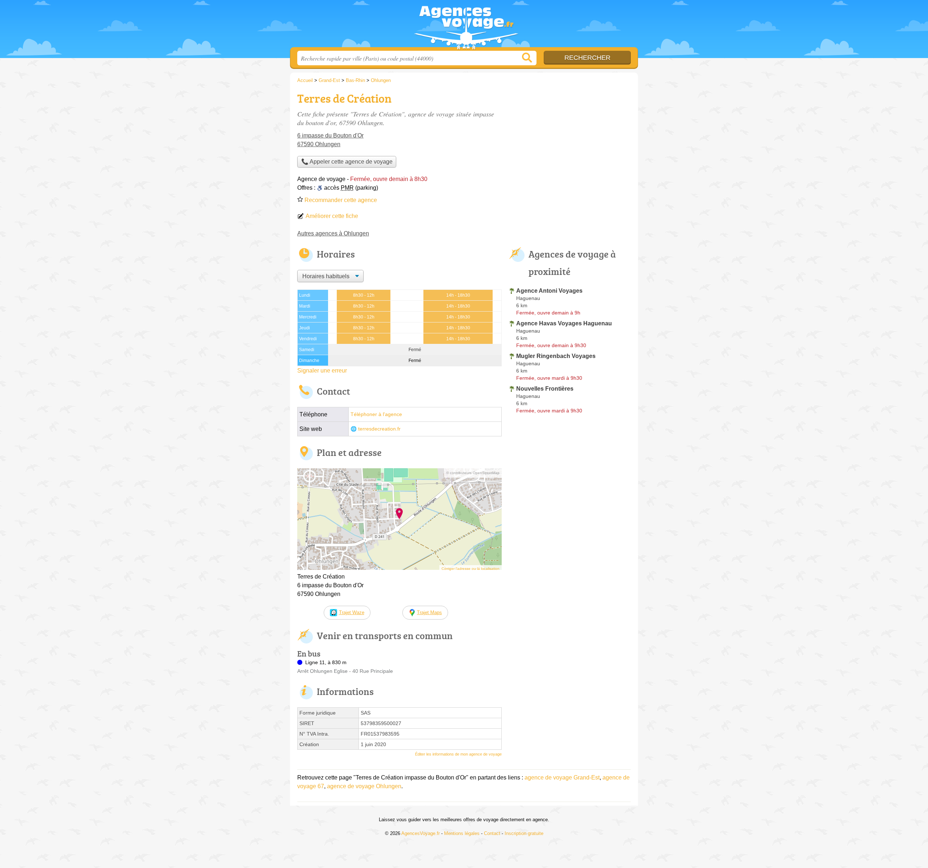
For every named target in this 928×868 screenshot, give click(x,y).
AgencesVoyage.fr (464, 26)
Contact (492, 833)
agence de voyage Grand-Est (562, 777)
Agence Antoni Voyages (549, 291)
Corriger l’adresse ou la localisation (471, 569)
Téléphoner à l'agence (376, 414)
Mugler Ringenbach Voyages (556, 356)
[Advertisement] (570, 140)
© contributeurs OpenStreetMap (473, 473)
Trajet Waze (351, 612)
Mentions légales (462, 833)
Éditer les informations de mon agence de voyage (458, 754)
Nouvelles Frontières (544, 389)
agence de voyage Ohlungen (364, 786)
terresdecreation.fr (379, 429)
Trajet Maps (429, 612)
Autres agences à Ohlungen (333, 233)
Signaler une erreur (322, 370)
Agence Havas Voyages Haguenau (564, 323)
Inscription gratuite (524, 833)
